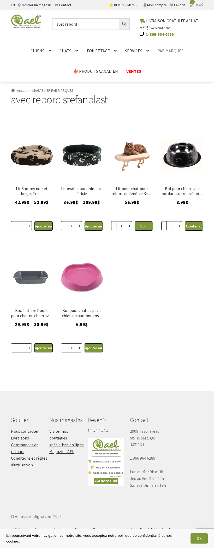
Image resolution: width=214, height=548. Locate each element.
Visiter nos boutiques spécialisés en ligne (66, 438)
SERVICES (133, 50)
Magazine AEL (61, 451)
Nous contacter (25, 431)
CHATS (65, 50)
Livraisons (20, 438)
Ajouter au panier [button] (194, 227)
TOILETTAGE (98, 50)
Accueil (22, 90)
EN (13, 5)
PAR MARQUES (170, 50)
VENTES (133, 71)
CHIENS (37, 50)
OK (199, 538)
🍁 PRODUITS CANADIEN (95, 71)
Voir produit (144, 227)
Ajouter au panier (43, 227)
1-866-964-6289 (160, 34)
